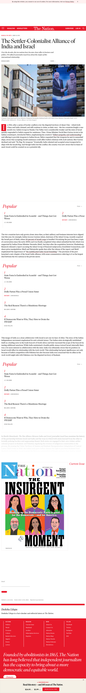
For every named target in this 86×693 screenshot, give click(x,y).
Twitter (68, 627)
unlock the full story (51, 689)
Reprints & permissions (37, 600)
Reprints (28, 636)
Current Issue (30, 624)
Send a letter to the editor (21, 600)
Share (52, 61)
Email (3, 581)
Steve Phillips (8, 326)
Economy (8, 630)
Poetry (8, 642)
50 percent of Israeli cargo (36, 239)
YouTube (68, 633)
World (7, 627)
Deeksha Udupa (5, 61)
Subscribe (69, 28)
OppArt (8, 639)
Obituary (64, 220)
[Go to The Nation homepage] (44, 28)
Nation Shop (49, 636)
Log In (78, 28)
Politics (8, 624)
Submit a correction (7, 600)
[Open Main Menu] (3, 28)
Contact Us (49, 627)
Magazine (11, 28)
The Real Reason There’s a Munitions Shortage (25, 305)
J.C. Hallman (8, 222)
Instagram (69, 630)
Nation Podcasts (51, 642)
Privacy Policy (69, 1)
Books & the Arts (6, 35)
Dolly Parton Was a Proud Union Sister (21, 291)
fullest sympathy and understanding (67, 135)
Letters (8, 645)
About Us (49, 624)
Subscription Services (32, 633)
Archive (28, 630)
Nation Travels (50, 639)
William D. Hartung (10, 309)
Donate (9, 677)
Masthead (29, 627)
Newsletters (22, 28)
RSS (67, 636)
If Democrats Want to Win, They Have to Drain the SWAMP (26, 320)
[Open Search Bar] (83, 28)
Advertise (49, 630)
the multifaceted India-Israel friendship (41, 252)
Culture (8, 633)
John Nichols (73, 220)
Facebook (69, 624)
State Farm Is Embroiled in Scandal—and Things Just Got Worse (30, 217)
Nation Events (50, 633)
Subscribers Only (44, 682)
